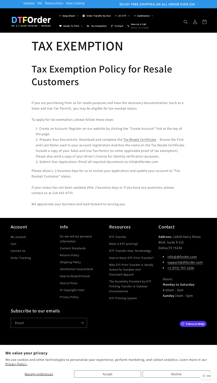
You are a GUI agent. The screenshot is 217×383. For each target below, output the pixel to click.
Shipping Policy (70, 262)
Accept (107, 374)
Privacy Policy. (16, 364)
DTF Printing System (123, 298)
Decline (176, 374)
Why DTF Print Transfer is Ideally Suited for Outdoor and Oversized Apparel (131, 269)
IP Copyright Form (72, 290)
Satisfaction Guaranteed (76, 269)
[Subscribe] (82, 323)
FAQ (39, 3)
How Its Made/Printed (75, 276)
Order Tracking (75, 3)
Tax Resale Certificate (139, 139)
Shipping (29, 3)
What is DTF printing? (123, 244)
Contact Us (18, 251)
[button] (185, 22)
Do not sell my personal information (76, 238)
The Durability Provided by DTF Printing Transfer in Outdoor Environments (130, 286)
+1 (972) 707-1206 (180, 267)
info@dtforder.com (182, 256)
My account (18, 237)
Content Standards (73, 248)
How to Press (68, 283)
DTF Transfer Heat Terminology (130, 251)
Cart (13, 244)
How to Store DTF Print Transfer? (131, 258)
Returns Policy (54, 3)
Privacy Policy (69, 297)
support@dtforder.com (185, 262)
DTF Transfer (117, 237)
